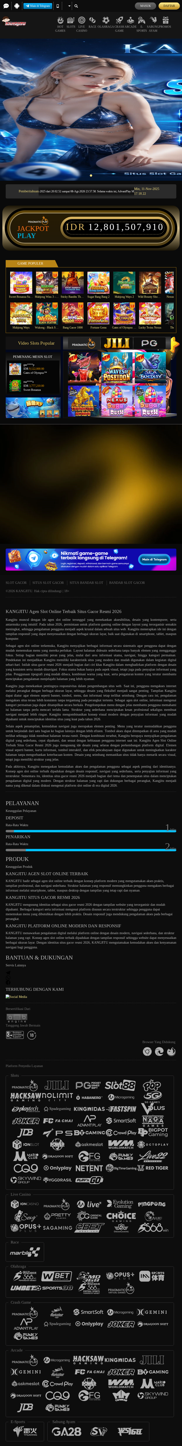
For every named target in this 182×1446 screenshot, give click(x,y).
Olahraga (106, 26)
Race (92, 26)
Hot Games (60, 28)
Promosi (165, 26)
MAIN (24, 282)
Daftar (169, 6)
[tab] (84, 343)
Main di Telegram (40, 6)
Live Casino (81, 28)
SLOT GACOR (16, 583)
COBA (86, 363)
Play (26, 235)
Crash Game (119, 28)
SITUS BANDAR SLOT (86, 583)
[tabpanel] (91, 110)
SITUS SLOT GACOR (48, 583)
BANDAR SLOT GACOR (127, 583)
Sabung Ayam (153, 28)
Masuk (145, 6)
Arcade (130, 26)
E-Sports (141, 28)
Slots (71, 26)
